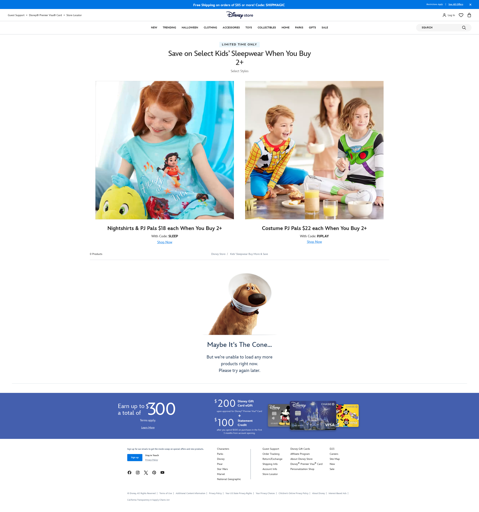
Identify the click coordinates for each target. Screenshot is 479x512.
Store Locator (74, 15)
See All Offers (456, 4)
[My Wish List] (461, 15)
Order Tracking (271, 454)
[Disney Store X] (146, 472)
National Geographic (229, 479)
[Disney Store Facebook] (129, 472)
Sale (325, 27)
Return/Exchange (272, 459)
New (154, 27)
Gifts (312, 27)
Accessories (231, 27)
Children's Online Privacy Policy (293, 493)
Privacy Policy (151, 460)
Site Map (335, 459)
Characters (223, 448)
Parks (299, 27)
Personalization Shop (302, 469)
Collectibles (267, 27)
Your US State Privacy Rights (238, 493)
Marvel (221, 474)
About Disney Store (301, 459)
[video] (164, 150)
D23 (332, 448)
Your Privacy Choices (265, 493)
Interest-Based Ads (338, 493)
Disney (221, 459)
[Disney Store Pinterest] (154, 472)
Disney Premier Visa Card (306, 464)
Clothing (210, 27)
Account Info (270, 469)
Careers (334, 454)
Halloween (190, 27)
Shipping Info (270, 464)
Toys (248, 27)
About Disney (318, 493)
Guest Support (16, 15)
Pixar (220, 464)
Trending (169, 27)
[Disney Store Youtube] (162, 472)
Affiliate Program (300, 454)
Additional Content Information (190, 493)
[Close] (469, 6)
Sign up (135, 457)
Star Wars (222, 469)
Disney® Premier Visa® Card (45, 15)
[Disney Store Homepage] (239, 15)
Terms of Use (165, 493)
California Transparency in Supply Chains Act (148, 500)
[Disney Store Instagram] (137, 472)
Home (285, 27)
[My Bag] (469, 15)
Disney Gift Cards (300, 448)
